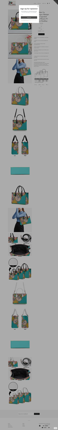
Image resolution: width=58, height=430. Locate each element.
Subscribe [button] (29, 17)
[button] (38, 6)
